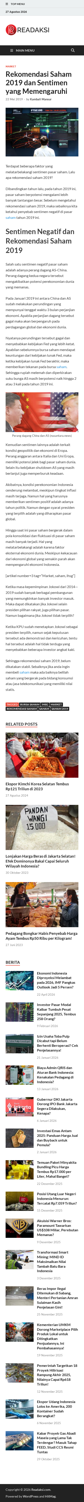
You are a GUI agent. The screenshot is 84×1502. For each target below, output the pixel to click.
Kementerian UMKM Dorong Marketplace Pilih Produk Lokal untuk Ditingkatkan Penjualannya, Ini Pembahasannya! (57, 1336)
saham (11, 217)
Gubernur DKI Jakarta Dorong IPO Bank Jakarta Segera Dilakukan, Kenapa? (57, 1106)
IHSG (45, 704)
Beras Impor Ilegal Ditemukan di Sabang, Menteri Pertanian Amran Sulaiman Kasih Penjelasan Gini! (57, 1297)
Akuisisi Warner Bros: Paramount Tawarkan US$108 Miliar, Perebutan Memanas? (57, 1228)
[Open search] (72, 50)
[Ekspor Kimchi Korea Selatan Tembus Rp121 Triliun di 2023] (42, 756)
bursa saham (29, 704)
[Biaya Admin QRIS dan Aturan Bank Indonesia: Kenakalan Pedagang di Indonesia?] (20, 1068)
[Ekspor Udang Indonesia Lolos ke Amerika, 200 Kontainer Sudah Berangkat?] (20, 1402)
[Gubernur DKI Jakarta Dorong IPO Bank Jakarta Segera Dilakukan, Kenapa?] (20, 1100)
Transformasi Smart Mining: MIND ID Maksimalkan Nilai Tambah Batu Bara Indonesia (52, 1261)
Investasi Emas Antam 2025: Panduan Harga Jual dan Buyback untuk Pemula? (57, 1138)
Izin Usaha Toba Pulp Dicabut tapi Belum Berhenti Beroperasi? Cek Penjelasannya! (57, 1043)
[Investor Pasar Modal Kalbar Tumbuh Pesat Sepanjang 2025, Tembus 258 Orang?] (20, 1005)
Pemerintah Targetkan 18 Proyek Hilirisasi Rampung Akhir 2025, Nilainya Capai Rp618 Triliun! (57, 1374)
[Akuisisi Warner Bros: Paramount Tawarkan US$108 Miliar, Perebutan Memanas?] (20, 1221)
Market (11, 66)
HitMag (50, 1496)
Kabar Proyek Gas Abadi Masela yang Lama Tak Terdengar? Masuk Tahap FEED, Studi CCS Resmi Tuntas (57, 1442)
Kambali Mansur (41, 99)
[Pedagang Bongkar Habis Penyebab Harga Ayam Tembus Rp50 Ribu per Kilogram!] (42, 906)
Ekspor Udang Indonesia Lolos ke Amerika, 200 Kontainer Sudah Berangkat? (56, 1408)
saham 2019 (60, 708)
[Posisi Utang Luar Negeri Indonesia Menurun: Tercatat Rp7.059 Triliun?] (20, 1194)
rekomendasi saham (22, 708)
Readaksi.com (40, 1489)
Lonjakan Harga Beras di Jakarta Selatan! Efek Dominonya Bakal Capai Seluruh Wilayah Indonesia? (40, 861)
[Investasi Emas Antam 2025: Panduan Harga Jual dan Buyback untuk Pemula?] (20, 1131)
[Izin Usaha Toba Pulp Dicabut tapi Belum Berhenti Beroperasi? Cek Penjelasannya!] (20, 1036)
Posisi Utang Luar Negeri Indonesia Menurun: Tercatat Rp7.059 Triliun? (57, 1198)
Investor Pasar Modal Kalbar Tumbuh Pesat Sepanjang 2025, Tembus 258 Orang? (56, 1011)
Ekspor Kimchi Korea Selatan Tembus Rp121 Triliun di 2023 (37, 786)
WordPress (31, 1496)
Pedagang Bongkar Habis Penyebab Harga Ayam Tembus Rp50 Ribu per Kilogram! (42, 936)
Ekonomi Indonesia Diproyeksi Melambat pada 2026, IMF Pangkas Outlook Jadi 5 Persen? (56, 980)
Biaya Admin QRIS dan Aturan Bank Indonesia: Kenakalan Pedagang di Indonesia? (55, 1074)
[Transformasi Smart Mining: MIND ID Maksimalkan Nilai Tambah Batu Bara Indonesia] (20, 1252)
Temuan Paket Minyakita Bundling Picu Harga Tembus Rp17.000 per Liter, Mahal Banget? (56, 1169)
